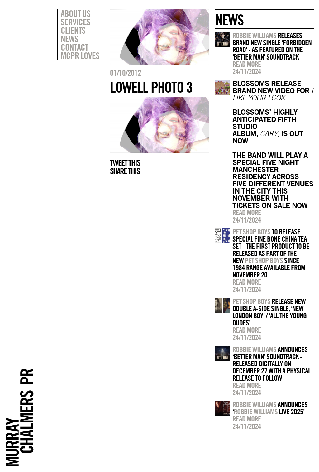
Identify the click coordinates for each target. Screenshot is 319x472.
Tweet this (125, 162)
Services (75, 21)
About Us (75, 13)
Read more (246, 64)
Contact (74, 47)
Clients (73, 30)
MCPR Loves (80, 55)
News (69, 38)
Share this (125, 171)
